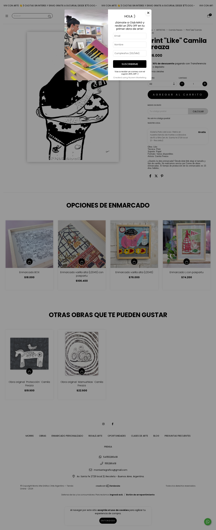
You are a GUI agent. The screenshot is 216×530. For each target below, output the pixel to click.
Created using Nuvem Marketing (129, 77)
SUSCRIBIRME (130, 64)
